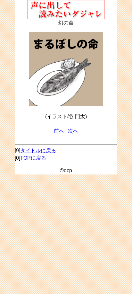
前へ (59, 131)
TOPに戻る (33, 158)
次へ (73, 131)
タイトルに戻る (38, 150)
